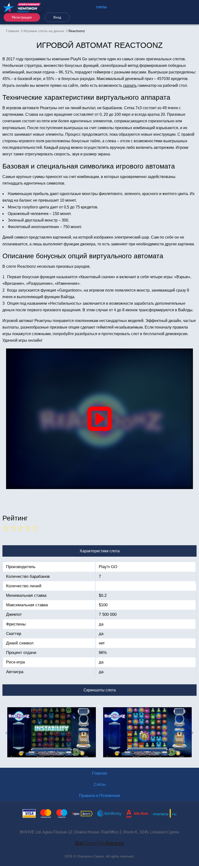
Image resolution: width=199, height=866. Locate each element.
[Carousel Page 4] (100, 705)
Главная (99, 773)
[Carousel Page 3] (99, 705)
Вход (57, 17)
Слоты (101, 7)
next (194, 733)
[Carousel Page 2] (98, 705)
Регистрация (22, 17)
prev (5, 733)
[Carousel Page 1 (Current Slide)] (97, 705)
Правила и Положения (99, 796)
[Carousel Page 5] (101, 705)
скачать (130, 85)
